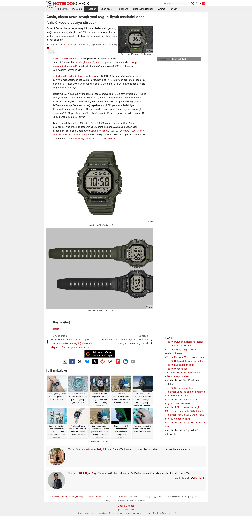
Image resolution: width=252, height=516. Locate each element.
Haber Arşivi (101, 496)
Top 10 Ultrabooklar (176, 368)
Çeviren (65, 44)
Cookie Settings (126, 505)
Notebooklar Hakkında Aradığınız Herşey (68, 496)
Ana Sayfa (62, 8)
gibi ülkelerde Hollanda (65, 76)
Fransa (81, 76)
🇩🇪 (48, 48)
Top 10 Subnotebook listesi (180, 364)
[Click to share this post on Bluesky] (87, 361)
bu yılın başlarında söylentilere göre (90, 62)
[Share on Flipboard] (118, 361)
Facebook (199, 478)
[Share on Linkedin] (125, 361)
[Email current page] (133, 361)
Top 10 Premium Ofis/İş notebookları (185, 357)
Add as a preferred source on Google (102, 354)
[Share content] (65, 362)
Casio (56, 328)
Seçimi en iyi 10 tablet (177, 376)
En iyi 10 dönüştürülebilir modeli (183, 372)
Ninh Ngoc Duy (87, 473)
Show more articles (99, 441)
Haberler (91, 8)
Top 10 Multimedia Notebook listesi (184, 341)
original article (88, 449)
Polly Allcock (104, 449)
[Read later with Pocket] (110, 361)
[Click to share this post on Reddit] (102, 361)
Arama (161, 8)
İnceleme (77, 8)
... (51, 48)
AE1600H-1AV (74, 138)
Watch (51, 52)
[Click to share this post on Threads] (79, 361)
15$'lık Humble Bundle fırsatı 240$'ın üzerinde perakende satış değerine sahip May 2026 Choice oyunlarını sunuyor (72, 343)
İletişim (173, 8)
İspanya (93, 76)
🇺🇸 (115, 44)
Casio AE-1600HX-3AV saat (67, 58)
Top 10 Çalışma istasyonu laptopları (184, 361)
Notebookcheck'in (176, 414)
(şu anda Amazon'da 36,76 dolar (99, 138)
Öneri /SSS (106, 8)
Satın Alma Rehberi (143, 8)
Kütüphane (122, 8)
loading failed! (164, 59)
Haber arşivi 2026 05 (117, 496)
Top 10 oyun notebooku (178, 345)
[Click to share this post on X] (95, 361)
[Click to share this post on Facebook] (72, 361)
